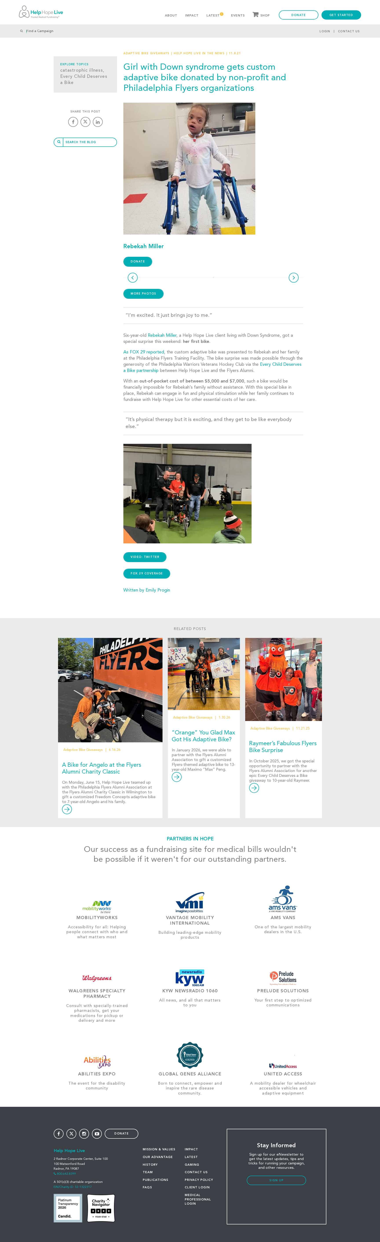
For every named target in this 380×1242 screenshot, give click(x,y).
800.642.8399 (66, 1173)
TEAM (148, 1172)
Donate (298, 15)
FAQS (147, 1187)
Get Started (341, 15)
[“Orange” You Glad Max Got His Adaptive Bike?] (204, 674)
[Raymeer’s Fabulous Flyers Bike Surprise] (283, 679)
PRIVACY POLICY (199, 1180)
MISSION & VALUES (159, 1149)
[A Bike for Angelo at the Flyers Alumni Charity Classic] (110, 690)
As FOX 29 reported (143, 352)
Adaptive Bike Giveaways (146, 53)
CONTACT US (196, 1172)
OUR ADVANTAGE (158, 1157)
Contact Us (349, 31)
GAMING (192, 1164)
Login (325, 31)
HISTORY (150, 1164)
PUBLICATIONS (155, 1180)
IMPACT (191, 1149)
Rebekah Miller (162, 335)
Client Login (197, 1187)
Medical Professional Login (198, 1199)
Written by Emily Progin (146, 590)
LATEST (191, 1157)
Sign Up (276, 1180)
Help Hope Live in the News (199, 53)
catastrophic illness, (82, 70)
